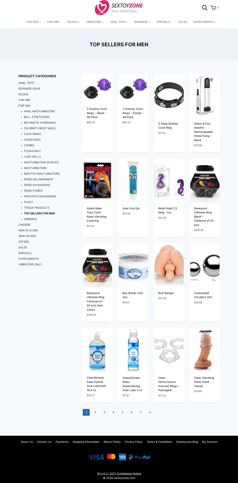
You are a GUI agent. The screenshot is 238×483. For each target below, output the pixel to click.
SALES (183, 21)
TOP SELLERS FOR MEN (39, 213)
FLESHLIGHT (32, 151)
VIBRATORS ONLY (30, 264)
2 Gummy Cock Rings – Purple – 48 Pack (133, 113)
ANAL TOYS (26, 83)
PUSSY (28, 202)
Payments (62, 441)
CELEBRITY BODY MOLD (40, 128)
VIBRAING (30, 219)
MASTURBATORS (35, 168)
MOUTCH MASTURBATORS (42, 173)
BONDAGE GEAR (29, 88)
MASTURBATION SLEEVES (41, 162)
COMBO (29, 145)
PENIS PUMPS (33, 190)
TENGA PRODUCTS (37, 207)
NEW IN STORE (28, 230)
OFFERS (23, 241)
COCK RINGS (32, 134)
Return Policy (112, 441)
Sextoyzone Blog (187, 441)
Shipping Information (86, 441)
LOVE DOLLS (32, 156)
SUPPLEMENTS (28, 258)
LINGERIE (24, 224)
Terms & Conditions (159, 441)
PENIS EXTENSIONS (37, 185)
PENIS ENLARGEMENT (39, 179)
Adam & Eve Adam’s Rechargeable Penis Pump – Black (203, 132)
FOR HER (24, 100)
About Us (27, 441)
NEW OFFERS (27, 236)
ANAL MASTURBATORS (39, 111)
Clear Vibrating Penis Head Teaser (204, 382)
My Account (209, 441)
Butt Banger (166, 293)
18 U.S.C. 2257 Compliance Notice (119, 473)
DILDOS (23, 94)
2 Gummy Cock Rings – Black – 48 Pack (97, 113)
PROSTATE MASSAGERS (40, 196)
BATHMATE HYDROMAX (40, 122)
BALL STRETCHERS (37, 117)
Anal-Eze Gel (131, 208)
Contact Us (44, 441)
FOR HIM (24, 105)
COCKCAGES (32, 139)
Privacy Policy (134, 441)
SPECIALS (25, 253)
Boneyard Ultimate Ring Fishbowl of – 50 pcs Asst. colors (95, 301)
